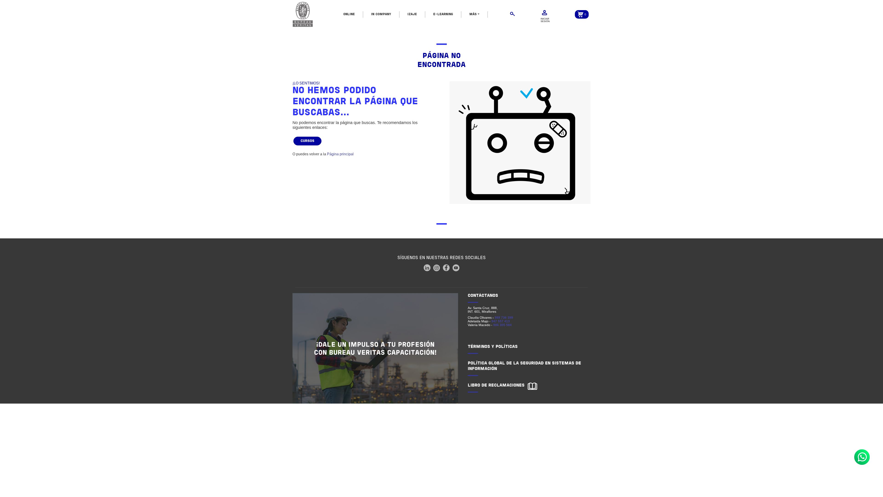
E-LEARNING (443, 14)
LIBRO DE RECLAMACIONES (496, 385)
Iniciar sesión (545, 20)
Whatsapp (862, 457)
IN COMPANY (381, 14)
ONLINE (349, 14)
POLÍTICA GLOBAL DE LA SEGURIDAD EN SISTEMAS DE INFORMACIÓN (524, 366)
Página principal (340, 154)
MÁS (473, 14)
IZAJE (412, 14)
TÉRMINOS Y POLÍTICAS (493, 347)
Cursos (307, 141)
